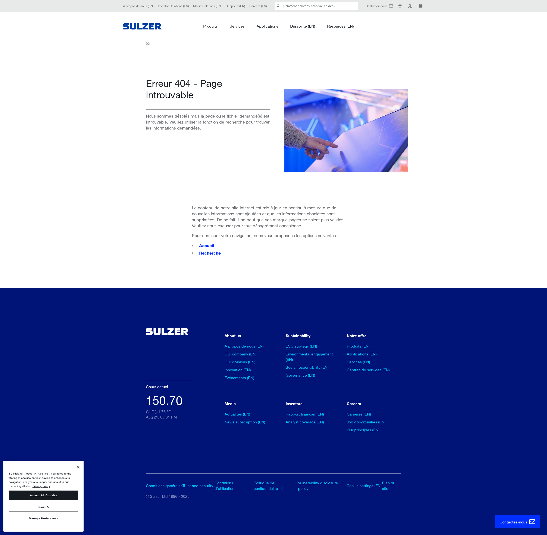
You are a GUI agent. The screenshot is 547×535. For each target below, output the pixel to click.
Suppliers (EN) (235, 6)
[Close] (78, 467)
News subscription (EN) (245, 422)
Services (237, 26)
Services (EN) (358, 362)
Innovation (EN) (238, 369)
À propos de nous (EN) (138, 6)
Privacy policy (41, 486)
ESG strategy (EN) (301, 346)
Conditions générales (164, 485)
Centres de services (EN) (368, 369)
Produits (210, 26)
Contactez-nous (514, 522)
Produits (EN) (358, 346)
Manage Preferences (43, 518)
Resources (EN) (340, 26)
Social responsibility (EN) (307, 367)
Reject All (43, 506)
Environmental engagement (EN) (309, 357)
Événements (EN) (239, 377)
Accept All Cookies (43, 495)
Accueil (206, 245)
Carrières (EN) (359, 414)
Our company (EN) (240, 354)
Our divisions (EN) (240, 362)
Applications (267, 26)
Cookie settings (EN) (364, 485)
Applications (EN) (362, 354)
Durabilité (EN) (302, 26)
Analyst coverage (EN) (305, 422)
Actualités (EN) (237, 414)
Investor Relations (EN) (173, 6)
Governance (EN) (300, 375)
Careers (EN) (258, 6)
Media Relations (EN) (207, 6)
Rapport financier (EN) (305, 414)
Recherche (210, 252)
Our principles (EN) (363, 429)
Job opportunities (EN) (366, 422)
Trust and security (197, 485)
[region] (43, 496)
